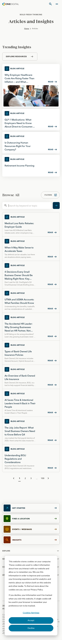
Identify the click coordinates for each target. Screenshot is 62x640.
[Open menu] (57, 4)
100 (42, 478)
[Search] (50, 4)
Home (26, 28)
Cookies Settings (31, 612)
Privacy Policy (37, 589)
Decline (31, 628)
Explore (6, 551)
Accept (31, 620)
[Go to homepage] (10, 4)
